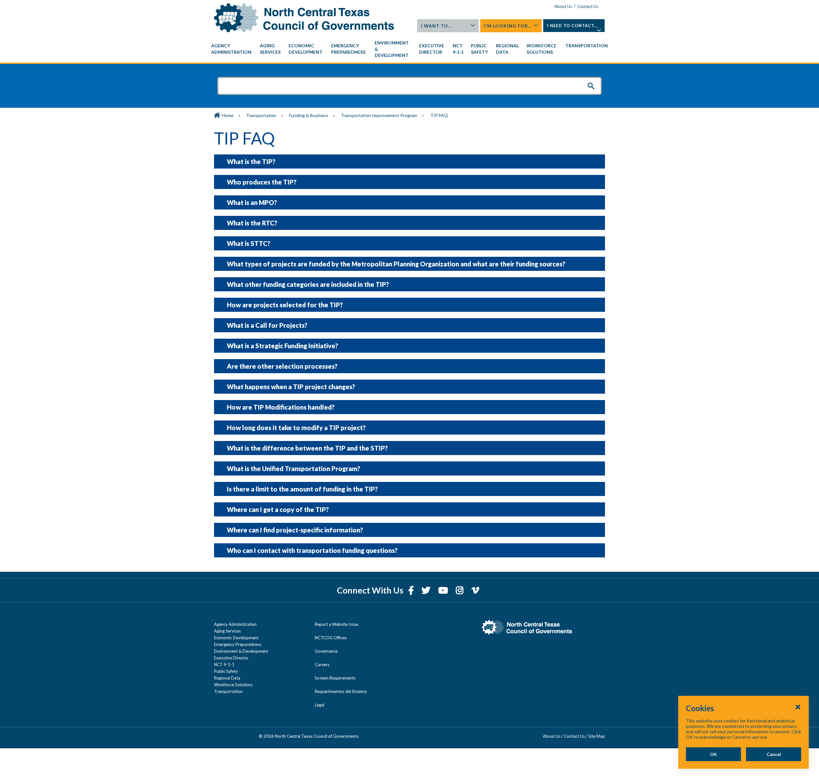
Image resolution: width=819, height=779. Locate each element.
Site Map (596, 736)
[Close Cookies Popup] (798, 707)
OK (713, 754)
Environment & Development (241, 651)
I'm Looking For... (508, 25)
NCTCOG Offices (331, 637)
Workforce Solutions (233, 684)
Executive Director (231, 657)
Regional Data (227, 678)
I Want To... (436, 25)
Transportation (261, 115)
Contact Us (587, 6)
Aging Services (227, 630)
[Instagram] (460, 590)
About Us (563, 6)
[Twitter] (427, 590)
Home (228, 115)
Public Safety (226, 671)
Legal (319, 704)
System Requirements (335, 678)
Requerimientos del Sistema (341, 691)
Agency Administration (235, 624)
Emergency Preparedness (237, 644)
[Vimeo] (475, 590)
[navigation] (409, 49)
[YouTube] (443, 590)
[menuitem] (232, 48)
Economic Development (236, 637)
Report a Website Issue (336, 624)
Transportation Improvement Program (379, 115)
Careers (322, 664)
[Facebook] (411, 590)
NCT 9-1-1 (224, 664)
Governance (326, 651)
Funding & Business (308, 115)
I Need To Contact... (572, 25)
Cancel (774, 754)
